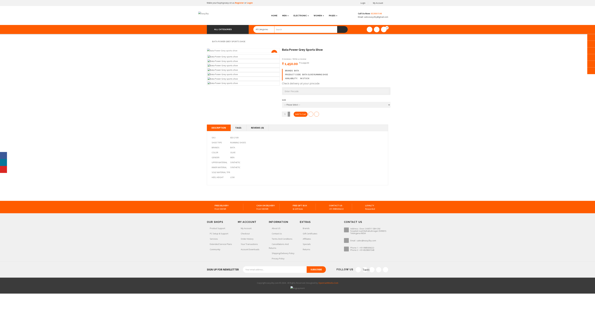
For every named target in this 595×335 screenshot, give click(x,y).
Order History (247, 238)
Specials (307, 244)
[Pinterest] (385, 269)
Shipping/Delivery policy (283, 253)
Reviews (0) (257, 127)
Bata (296, 71)
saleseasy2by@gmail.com (375, 17)
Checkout (245, 233)
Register (239, 2)
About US (276, 228)
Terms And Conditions (282, 238)
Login (250, 2)
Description (219, 127)
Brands (306, 228)
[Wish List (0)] (369, 29)
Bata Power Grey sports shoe (228, 41)
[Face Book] (358, 269)
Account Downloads (250, 249)
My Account (246, 228)
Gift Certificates (310, 233)
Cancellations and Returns (279, 246)
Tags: (238, 127)
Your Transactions (249, 244)
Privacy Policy (278, 258)
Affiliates (307, 238)
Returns (306, 249)
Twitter (365, 270)
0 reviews (286, 59)
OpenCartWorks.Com (328, 282)
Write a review (299, 59)
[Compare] (376, 29)
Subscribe (316, 269)
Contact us (277, 233)
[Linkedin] (378, 269)
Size (284, 100)
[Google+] (372, 269)
